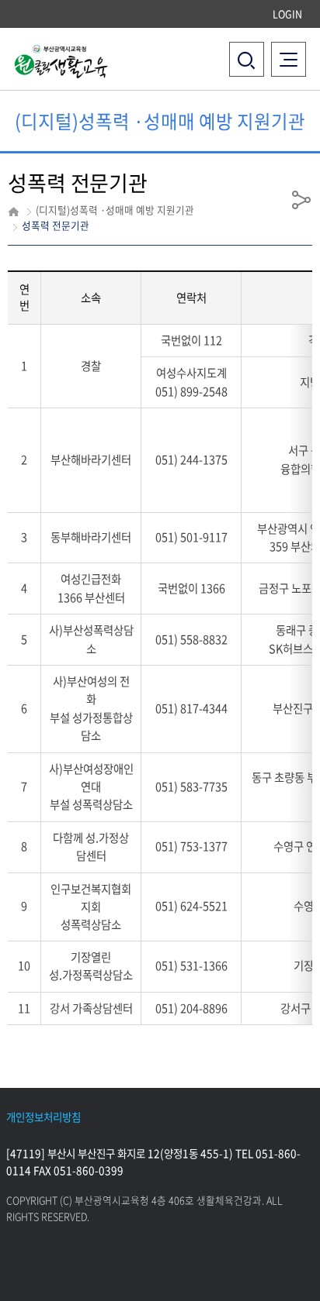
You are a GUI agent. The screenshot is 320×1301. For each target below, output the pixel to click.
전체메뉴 (292, 50)
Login (287, 13)
